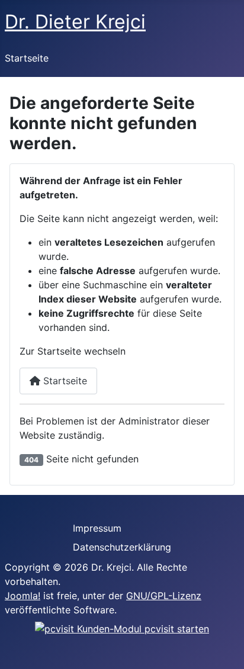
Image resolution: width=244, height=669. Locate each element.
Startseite (27, 58)
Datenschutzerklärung (122, 547)
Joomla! (22, 596)
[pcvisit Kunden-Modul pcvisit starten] (122, 627)
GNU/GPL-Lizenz (163, 596)
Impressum (97, 528)
